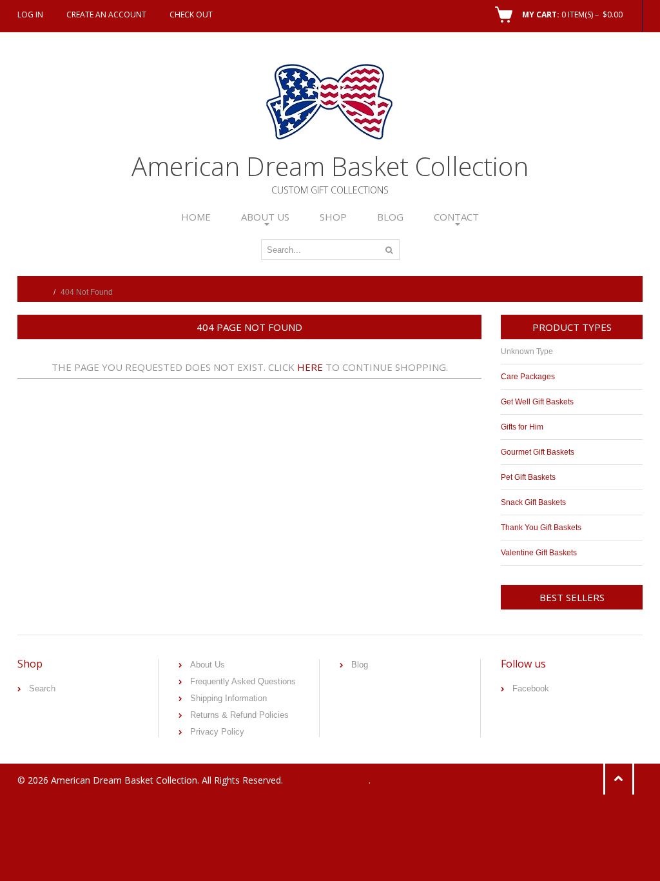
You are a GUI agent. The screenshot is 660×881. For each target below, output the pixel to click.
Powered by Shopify (327, 780)
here (310, 367)
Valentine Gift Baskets (539, 552)
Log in (30, 14)
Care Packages (528, 376)
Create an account (106, 14)
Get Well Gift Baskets (537, 401)
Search (42, 688)
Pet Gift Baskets (528, 477)
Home (196, 216)
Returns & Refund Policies (239, 715)
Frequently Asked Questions (243, 681)
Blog (390, 216)
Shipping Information (228, 698)
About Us (265, 216)
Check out (191, 14)
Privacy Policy (217, 732)
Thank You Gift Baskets (541, 527)
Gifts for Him (522, 426)
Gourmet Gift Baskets (537, 452)
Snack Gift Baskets (533, 502)
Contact (456, 216)
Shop (333, 216)
